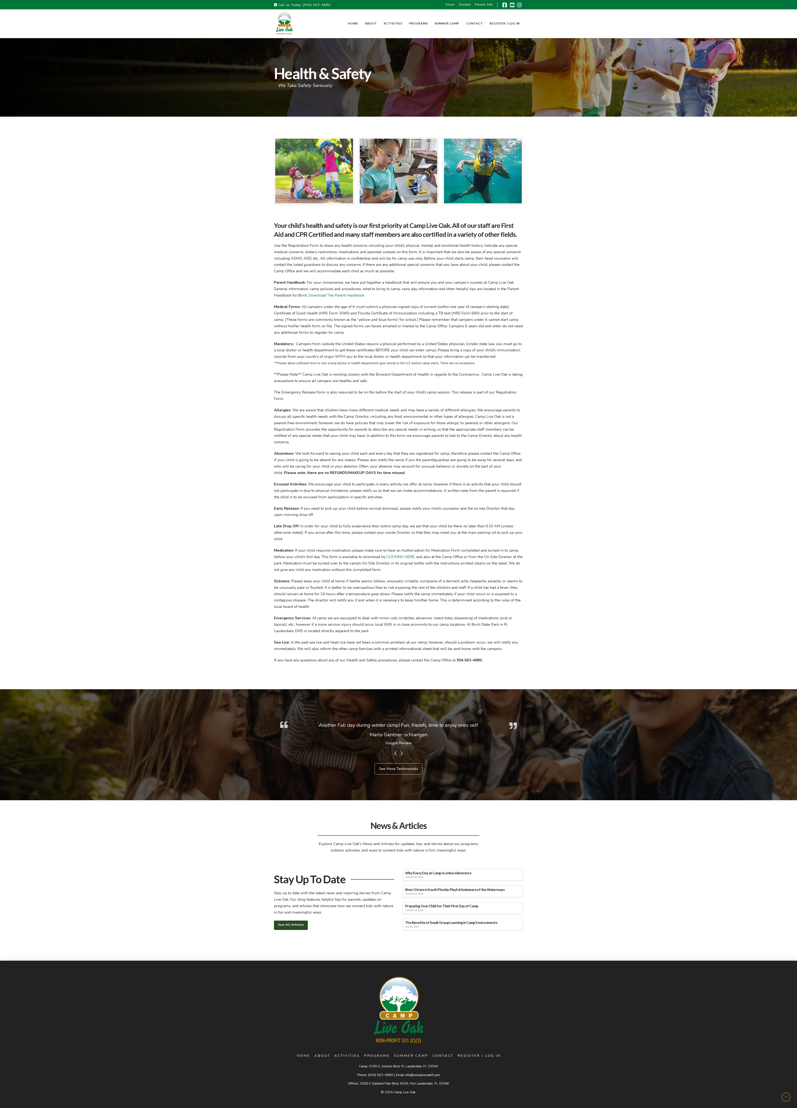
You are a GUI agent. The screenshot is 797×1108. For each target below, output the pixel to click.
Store (450, 4)
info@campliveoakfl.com (422, 1099)
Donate (465, 4)
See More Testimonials (398, 793)
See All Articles (291, 949)
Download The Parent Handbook (336, 295)
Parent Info (484, 4)
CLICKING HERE (400, 556)
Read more (472, 750)
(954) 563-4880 (317, 5)
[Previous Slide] (395, 777)
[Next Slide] (401, 777)
